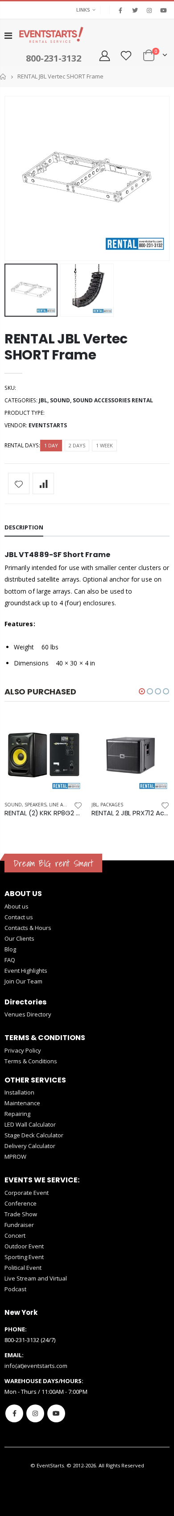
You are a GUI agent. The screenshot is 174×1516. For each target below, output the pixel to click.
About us (16, 906)
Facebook (14, 1413)
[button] (142, 691)
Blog (10, 949)
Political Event (22, 1268)
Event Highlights (25, 971)
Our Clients (19, 938)
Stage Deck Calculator (33, 1135)
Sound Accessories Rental (113, 400)
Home (3, 76)
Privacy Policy (22, 1050)
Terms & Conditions (30, 1061)
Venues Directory (27, 1014)
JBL (43, 400)
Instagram (35, 1413)
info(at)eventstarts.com (35, 1366)
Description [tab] (23, 527)
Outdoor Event (24, 1246)
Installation (19, 1092)
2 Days (77, 445)
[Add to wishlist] (18, 483)
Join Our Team (23, 981)
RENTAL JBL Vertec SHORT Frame (66, 346)
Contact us (18, 917)
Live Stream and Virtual (35, 1278)
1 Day (51, 445)
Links (83, 9)
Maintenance (22, 1103)
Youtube (56, 1413)
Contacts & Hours (27, 928)
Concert (14, 1235)
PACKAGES (111, 804)
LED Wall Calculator (30, 1124)
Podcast (15, 1289)
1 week (104, 445)
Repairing (17, 1114)
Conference (20, 1203)
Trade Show (20, 1214)
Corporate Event (26, 1193)
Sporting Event (24, 1257)
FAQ (9, 960)
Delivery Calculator (29, 1146)
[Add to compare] (43, 483)
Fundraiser (19, 1225)
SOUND (60, 400)
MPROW (15, 1156)
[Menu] (8, 35)
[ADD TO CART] (68, 731)
